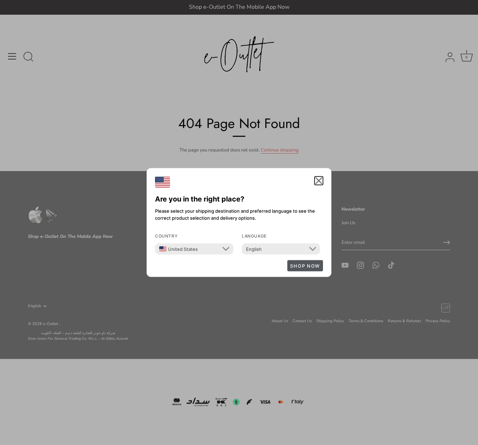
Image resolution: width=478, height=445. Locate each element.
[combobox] (178, 249)
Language (254, 236)
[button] (319, 181)
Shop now (305, 266)
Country (166, 236)
